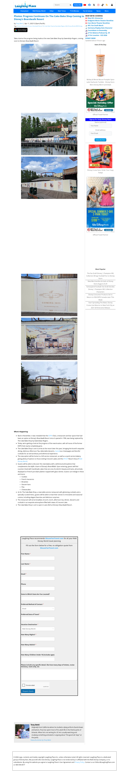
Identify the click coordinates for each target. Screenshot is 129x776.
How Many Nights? (28, 635)
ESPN (50, 436)
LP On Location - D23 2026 (97, 35)
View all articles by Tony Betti (41, 740)
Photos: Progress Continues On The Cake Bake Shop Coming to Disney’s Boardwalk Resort (49, 18)
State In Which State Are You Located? (35, 594)
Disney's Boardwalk (22, 26)
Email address (100, 130)
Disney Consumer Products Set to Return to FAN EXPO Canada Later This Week (100, 297)
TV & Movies (74, 11)
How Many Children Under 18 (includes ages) (37, 655)
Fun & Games (87, 11)
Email (24, 574)
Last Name (25, 564)
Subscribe (77, 5)
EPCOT (65, 459)
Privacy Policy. (80, 762)
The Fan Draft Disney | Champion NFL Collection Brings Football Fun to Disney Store (100, 275)
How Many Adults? (28, 645)
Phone (23, 584)
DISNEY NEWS (90, 38)
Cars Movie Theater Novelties (99, 23)
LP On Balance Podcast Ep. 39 (99, 33)
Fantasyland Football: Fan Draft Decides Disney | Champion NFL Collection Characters (100, 289)
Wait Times (62, 11)
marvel (57, 451)
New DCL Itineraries (95, 18)
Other (52, 11)
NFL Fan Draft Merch (95, 25)
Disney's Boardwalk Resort (35, 26)
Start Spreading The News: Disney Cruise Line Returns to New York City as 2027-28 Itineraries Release (100, 305)
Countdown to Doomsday (97, 30)
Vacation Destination (29, 624)
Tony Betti (19, 23)
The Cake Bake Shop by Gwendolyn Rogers (53, 26)
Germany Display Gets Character (100, 28)
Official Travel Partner (100, 114)
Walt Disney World (38, 11)
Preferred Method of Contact (32, 604)
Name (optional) (100, 122)
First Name (26, 554)
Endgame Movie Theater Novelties (100, 21)
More (107, 11)
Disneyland (24, 11)
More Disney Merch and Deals (100, 85)
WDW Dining (79, 26)
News (99, 11)
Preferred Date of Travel (30, 614)
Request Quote (28, 691)
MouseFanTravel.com (54, 538)
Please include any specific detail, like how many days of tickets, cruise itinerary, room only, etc (47, 666)
